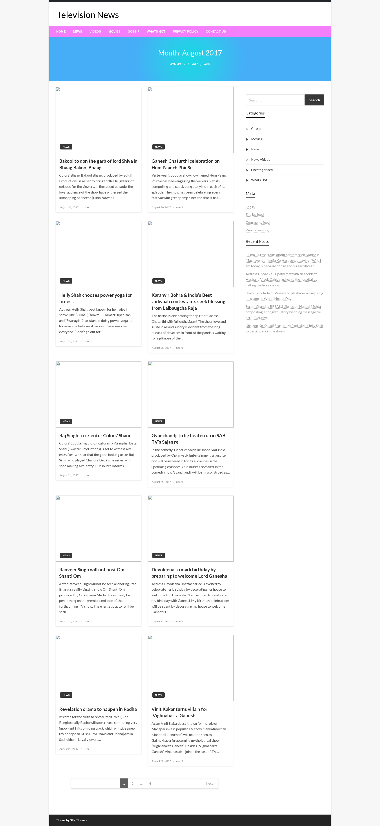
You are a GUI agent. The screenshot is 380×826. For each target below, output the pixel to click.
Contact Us (216, 31)
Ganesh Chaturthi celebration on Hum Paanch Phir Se (186, 164)
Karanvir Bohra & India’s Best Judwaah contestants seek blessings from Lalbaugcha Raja (190, 301)
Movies (114, 31)
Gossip (133, 31)
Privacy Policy (185, 31)
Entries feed (255, 214)
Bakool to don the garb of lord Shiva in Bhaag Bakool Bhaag (98, 164)
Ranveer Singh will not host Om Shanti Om (91, 573)
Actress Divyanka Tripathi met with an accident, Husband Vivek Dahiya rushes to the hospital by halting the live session (281, 279)
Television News (88, 14)
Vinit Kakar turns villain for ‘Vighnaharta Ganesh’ (179, 712)
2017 (195, 64)
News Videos (260, 159)
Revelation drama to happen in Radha (98, 709)
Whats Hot (156, 31)
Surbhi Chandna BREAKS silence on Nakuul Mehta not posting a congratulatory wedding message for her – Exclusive (283, 312)
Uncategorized (262, 170)
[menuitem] (61, 31)
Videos (95, 31)
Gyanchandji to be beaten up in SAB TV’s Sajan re (188, 438)
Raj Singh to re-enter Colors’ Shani (94, 435)
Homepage (177, 64)
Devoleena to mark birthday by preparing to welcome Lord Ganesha (189, 573)
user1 (87, 207)
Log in (250, 207)
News (77, 31)
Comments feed (258, 222)
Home (61, 31)
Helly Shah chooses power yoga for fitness (95, 298)
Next (209, 783)
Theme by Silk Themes (71, 820)
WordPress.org (257, 230)
